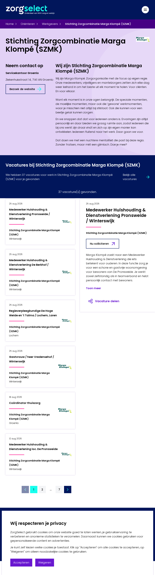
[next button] (67, 489)
